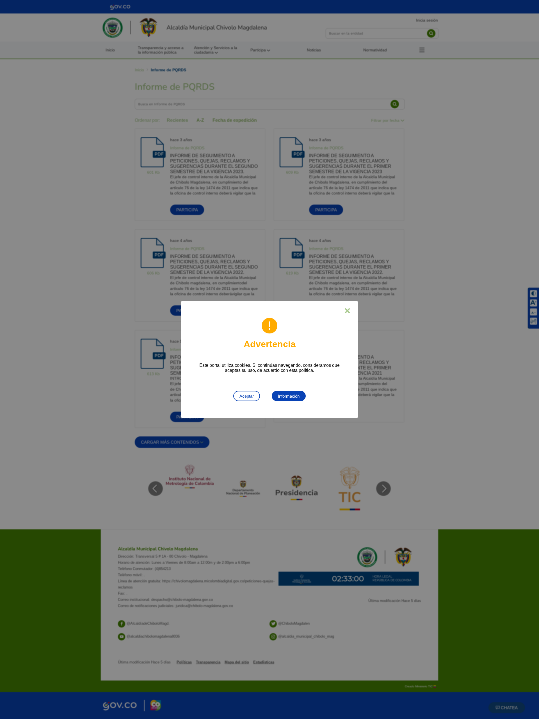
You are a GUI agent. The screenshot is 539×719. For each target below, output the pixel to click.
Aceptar (246, 396)
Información (289, 396)
